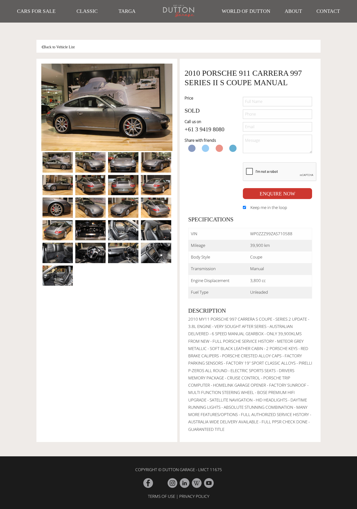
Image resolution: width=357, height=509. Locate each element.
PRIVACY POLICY (194, 496)
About (293, 11)
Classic (87, 11)
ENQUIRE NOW (277, 193)
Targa (127, 11)
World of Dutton (246, 11)
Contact (328, 11)
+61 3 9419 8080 (204, 129)
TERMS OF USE (161, 496)
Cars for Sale (36, 11)
